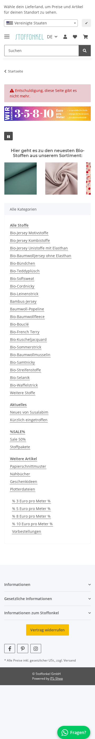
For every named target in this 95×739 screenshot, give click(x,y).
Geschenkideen (23, 481)
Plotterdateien (22, 489)
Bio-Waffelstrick (24, 385)
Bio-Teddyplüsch (25, 270)
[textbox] (41, 23)
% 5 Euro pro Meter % (31, 508)
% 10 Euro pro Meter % (32, 523)
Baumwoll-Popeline (27, 308)
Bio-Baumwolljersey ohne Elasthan (40, 255)
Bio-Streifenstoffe (25, 369)
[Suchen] (85, 50)
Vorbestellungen (26, 531)
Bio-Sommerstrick (25, 347)
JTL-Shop (56, 678)
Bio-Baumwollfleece (27, 316)
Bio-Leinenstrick (24, 293)
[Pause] (8, 136)
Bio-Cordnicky (22, 286)
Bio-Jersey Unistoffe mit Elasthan (39, 248)
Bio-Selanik (20, 377)
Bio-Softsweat (22, 278)
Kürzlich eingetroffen (29, 419)
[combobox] (41, 23)
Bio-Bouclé (19, 324)
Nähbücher (20, 473)
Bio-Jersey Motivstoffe (29, 232)
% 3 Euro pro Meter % (31, 500)
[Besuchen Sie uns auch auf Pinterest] (22, 648)
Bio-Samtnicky (22, 362)
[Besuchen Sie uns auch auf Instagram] (35, 648)
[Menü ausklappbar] (7, 34)
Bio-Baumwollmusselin (30, 354)
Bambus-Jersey (23, 301)
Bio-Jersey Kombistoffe (30, 240)
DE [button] (50, 37)
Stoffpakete (20, 446)
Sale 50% (18, 439)
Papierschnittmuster (28, 466)
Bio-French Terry (24, 331)
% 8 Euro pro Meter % (31, 516)
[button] (65, 37)
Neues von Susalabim (29, 412)
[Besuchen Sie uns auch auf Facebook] (9, 648)
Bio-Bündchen (22, 263)
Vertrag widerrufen (47, 629)
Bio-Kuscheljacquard (28, 339)
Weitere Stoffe (22, 392)
